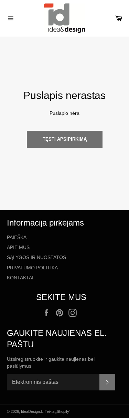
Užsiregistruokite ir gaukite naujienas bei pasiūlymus (51, 362)
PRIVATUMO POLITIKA (32, 267)
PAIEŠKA (16, 237)
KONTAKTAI (20, 277)
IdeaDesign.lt (32, 411)
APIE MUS (18, 247)
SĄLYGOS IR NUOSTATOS (36, 257)
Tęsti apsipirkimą (65, 139)
